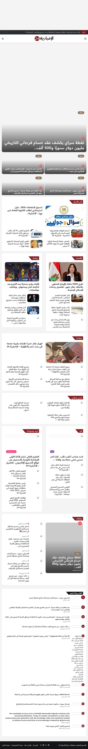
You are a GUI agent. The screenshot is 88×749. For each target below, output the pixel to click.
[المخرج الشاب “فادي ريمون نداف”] (77, 729)
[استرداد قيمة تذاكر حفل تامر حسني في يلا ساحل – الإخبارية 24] (82, 465)
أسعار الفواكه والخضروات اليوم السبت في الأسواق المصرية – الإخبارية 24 (60, 233)
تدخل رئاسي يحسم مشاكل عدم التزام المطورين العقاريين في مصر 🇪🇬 (17, 528)
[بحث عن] (3, 39)
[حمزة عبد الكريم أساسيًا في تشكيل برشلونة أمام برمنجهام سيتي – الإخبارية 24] (38, 318)
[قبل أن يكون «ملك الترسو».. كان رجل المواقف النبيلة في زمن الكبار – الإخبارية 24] (82, 475)
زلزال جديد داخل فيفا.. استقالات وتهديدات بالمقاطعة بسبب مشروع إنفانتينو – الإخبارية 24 (53, 32)
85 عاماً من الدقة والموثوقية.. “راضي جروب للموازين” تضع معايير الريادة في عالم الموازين (38, 636)
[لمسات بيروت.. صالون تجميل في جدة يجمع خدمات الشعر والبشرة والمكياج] (77, 707)
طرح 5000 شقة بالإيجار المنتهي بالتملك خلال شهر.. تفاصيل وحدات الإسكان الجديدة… (66, 287)
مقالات (81, 113)
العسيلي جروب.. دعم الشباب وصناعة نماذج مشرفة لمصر (49, 598)
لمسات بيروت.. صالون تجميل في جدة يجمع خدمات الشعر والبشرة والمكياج (43, 704)
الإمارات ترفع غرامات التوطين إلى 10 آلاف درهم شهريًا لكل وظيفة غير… (58, 405)
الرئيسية (35, 745)
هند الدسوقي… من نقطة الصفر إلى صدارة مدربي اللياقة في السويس (46, 685)
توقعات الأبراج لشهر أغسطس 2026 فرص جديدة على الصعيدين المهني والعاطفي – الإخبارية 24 (17, 503)
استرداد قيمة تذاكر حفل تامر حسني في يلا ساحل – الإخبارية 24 (60, 467)
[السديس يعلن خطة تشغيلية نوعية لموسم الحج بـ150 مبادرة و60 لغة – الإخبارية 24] (82, 415)
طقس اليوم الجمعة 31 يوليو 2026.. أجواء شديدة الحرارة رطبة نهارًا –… (18, 243)
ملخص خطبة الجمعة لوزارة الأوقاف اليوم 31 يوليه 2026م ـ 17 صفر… (58, 243)
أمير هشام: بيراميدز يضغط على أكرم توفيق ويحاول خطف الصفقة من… (15, 309)
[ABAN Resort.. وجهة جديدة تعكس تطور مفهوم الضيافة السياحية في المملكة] (77, 697)
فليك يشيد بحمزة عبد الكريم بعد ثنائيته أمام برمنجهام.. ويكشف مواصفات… (23, 287)
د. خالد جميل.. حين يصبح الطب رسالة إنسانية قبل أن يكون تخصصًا (18, 578)
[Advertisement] (44, 15)
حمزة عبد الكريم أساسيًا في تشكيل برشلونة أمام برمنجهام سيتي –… (16, 320)
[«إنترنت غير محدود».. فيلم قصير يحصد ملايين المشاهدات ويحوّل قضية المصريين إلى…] (23, 163)
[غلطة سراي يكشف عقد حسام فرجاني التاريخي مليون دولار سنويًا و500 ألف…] (44, 130)
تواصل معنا (27, 745)
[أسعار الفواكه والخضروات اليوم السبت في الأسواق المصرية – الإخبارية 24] (77, 233)
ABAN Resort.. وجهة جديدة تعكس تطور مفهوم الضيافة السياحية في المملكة (42, 694)
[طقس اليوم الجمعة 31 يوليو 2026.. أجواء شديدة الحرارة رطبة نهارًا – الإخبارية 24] (36, 244)
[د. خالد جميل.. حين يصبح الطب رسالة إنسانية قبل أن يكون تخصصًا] (41, 573)
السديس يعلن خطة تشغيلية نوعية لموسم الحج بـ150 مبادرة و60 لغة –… (58, 417)
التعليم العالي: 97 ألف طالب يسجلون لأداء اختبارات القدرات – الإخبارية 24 (17, 233)
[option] (44, 152)
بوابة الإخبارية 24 (64, 745)
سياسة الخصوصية (17, 745)
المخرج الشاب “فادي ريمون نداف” (57, 726)
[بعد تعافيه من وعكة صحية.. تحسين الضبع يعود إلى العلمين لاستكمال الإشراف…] (23, 185)
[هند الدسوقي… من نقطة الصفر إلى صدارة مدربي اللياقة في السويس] (77, 688)
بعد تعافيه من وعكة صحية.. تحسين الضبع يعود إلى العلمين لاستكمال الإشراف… (18, 565)
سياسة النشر (6, 745)
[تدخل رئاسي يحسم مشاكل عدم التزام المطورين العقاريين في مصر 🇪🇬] (65, 163)
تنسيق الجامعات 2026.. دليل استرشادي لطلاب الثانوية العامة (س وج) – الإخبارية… (24, 210)
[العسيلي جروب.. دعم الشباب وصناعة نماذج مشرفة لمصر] (65, 185)
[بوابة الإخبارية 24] (44, 38)
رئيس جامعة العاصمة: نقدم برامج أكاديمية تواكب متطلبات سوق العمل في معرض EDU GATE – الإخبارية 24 (15, 488)
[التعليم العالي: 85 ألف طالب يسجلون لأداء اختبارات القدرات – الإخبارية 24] (38, 471)
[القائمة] (85, 39)
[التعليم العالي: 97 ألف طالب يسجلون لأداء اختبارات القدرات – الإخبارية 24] (36, 233)
